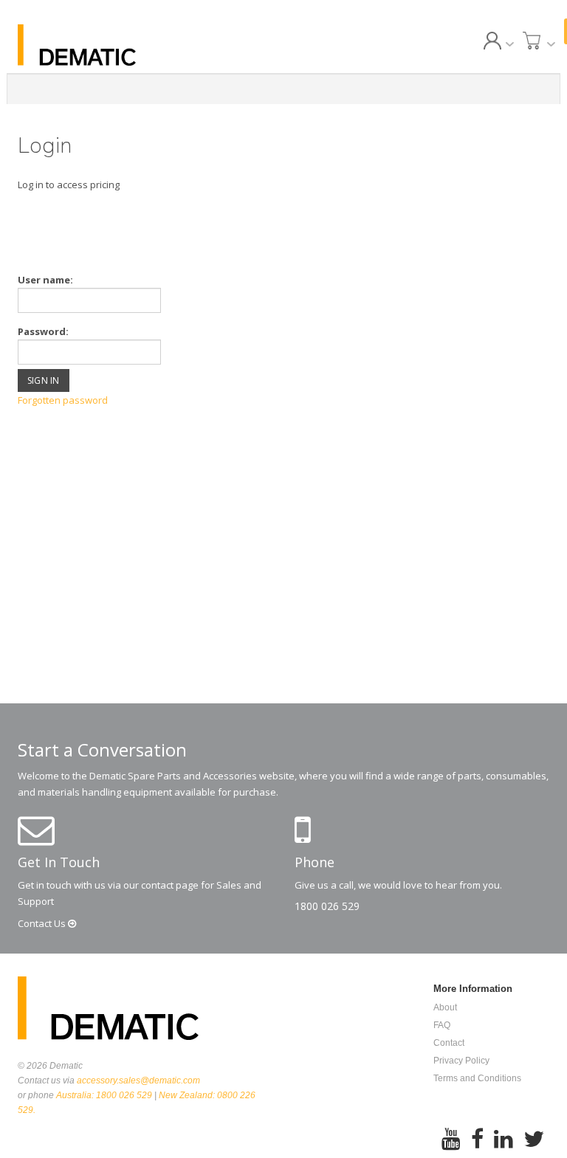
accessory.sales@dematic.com (138, 1080)
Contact (43, 923)
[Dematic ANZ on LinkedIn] (503, 1139)
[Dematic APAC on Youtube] (451, 1139)
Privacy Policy (461, 1060)
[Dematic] (99, 45)
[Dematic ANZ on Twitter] (533, 1139)
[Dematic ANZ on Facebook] (477, 1139)
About (445, 1007)
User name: (45, 279)
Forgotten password (63, 400)
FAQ (441, 1025)
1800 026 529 (327, 906)
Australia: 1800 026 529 (104, 1095)
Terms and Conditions (477, 1078)
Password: (43, 331)
